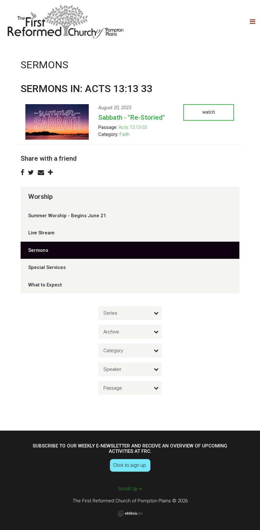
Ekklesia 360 (130, 513)
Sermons (38, 250)
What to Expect (45, 285)
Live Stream (41, 233)
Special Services (47, 267)
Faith (125, 134)
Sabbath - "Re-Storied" (131, 117)
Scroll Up (128, 489)
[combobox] (130, 313)
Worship (40, 196)
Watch (208, 112)
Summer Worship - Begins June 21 (67, 215)
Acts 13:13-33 (133, 127)
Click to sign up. (130, 465)
